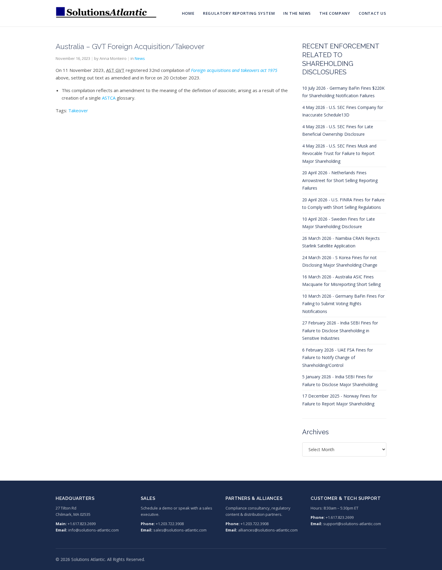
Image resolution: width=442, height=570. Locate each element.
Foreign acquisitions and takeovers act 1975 (234, 70)
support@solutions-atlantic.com (352, 523)
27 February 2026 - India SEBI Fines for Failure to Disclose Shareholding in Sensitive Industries (340, 330)
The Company (334, 13)
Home (188, 13)
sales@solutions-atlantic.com (180, 530)
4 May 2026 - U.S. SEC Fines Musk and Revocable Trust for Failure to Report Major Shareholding (339, 153)
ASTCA (108, 98)
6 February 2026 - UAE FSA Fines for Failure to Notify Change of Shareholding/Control (337, 357)
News (140, 58)
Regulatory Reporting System (239, 13)
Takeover (78, 110)
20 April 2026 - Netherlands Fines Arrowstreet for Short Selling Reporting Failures (340, 180)
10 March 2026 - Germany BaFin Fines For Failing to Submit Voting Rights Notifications (343, 303)
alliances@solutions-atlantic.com (268, 530)
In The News (297, 13)
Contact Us (372, 13)
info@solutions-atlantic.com (93, 530)
